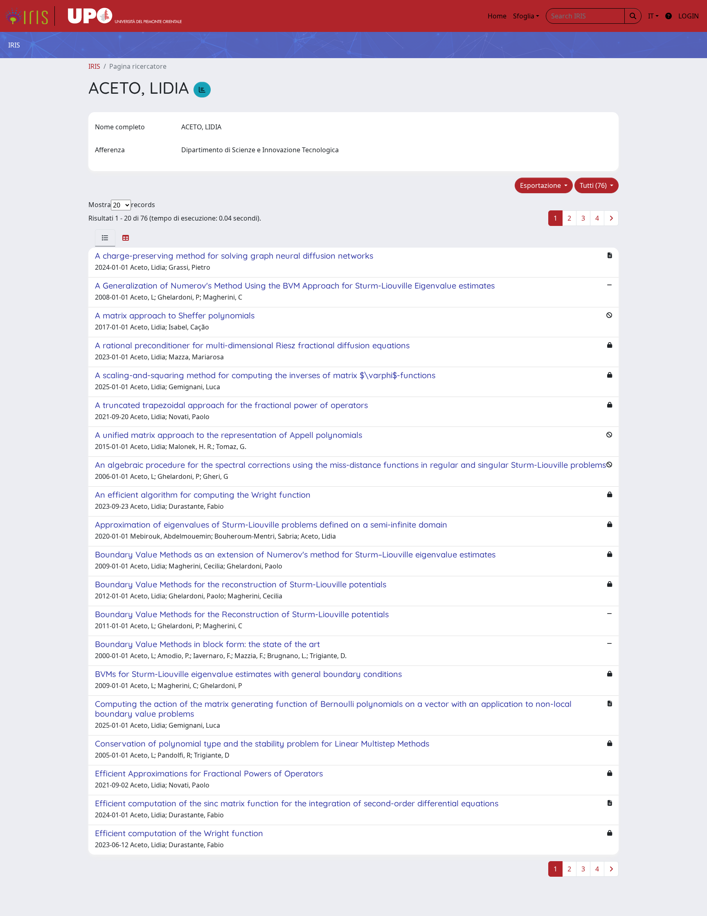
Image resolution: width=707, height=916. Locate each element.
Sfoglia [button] (523, 15)
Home (497, 15)
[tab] (105, 237)
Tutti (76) (594, 185)
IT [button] (651, 15)
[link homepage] (30, 16)
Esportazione (541, 185)
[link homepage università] (124, 16)
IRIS (94, 66)
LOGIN (688, 15)
